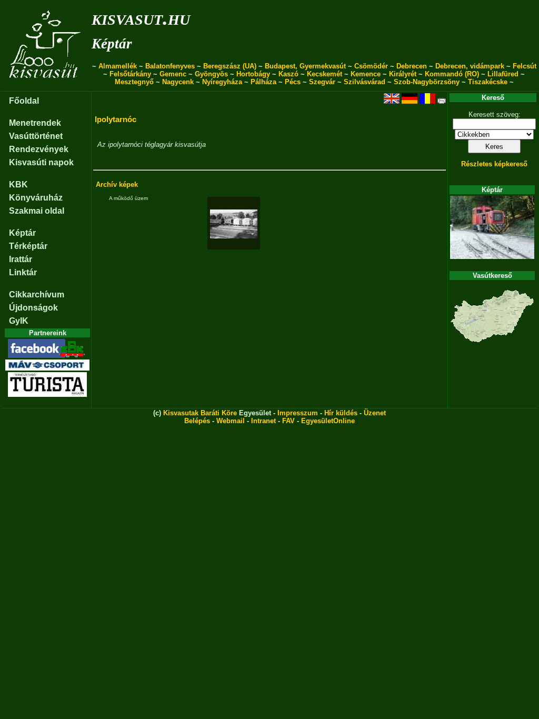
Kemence (366, 74)
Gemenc (172, 74)
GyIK (18, 320)
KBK (18, 184)
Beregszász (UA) (229, 66)
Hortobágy (253, 74)
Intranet (263, 421)
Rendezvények (38, 149)
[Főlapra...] (46, 85)
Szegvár (322, 82)
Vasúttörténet (36, 136)
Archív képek (117, 184)
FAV (288, 421)
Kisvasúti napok (41, 162)
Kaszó (288, 74)
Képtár (112, 44)
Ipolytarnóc (115, 119)
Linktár (23, 272)
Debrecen (411, 66)
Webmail (230, 421)
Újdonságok (33, 307)
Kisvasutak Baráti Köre (200, 413)
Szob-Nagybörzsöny (427, 82)
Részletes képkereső (494, 164)
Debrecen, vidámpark (469, 66)
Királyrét (402, 74)
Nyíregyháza (222, 82)
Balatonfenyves (170, 66)
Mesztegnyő (134, 82)
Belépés (197, 421)
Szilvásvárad (364, 82)
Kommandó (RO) (452, 74)
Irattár (20, 259)
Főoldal (24, 100)
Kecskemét (324, 74)
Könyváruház (36, 197)
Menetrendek (35, 122)
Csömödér (371, 66)
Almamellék (117, 66)
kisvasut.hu (141, 17)
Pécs (293, 82)
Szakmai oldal (36, 210)
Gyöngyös (211, 74)
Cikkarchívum (36, 294)
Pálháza (263, 82)
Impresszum (297, 413)
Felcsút (524, 66)
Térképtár (28, 246)
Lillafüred (502, 74)
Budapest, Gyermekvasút (305, 66)
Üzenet (375, 413)
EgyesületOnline (328, 421)
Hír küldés (340, 413)
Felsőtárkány (130, 74)
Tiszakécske (487, 82)
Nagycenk (178, 82)
